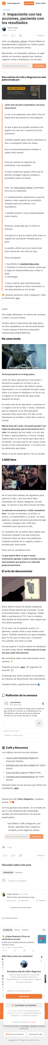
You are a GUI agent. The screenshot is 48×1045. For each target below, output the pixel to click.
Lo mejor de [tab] (7, 930)
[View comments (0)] (15, 950)
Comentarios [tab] (8, 872)
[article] (24, 943)
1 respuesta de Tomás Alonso (20, 907)
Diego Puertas (12, 894)
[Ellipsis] (45, 894)
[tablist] (13, 872)
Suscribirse (29, 3)
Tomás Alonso (12, 28)
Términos (34, 1026)
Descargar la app (35, 1034)
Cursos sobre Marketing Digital (20, 758)
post (4, 505)
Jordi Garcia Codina (23, 188)
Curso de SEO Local (15, 772)
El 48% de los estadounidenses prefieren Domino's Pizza (18, 943)
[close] (41, 961)
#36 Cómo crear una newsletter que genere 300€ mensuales (17, 957)
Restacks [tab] (18, 872)
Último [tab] (17, 930)
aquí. (16, 788)
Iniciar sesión (41, 3)
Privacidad (25, 1026)
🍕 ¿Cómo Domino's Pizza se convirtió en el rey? (16, 937)
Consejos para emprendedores (20, 777)
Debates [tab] (25, 930)
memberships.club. (29, 264)
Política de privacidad (29, 1015)
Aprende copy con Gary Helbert (21, 765)
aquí (18, 298)
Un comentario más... (10, 918)
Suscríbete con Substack (25, 1005)
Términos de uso (32, 1011)
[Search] (43, 930)
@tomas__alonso (19, 41)
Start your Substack (16, 1034)
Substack (12, 1040)
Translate (7, 10)
